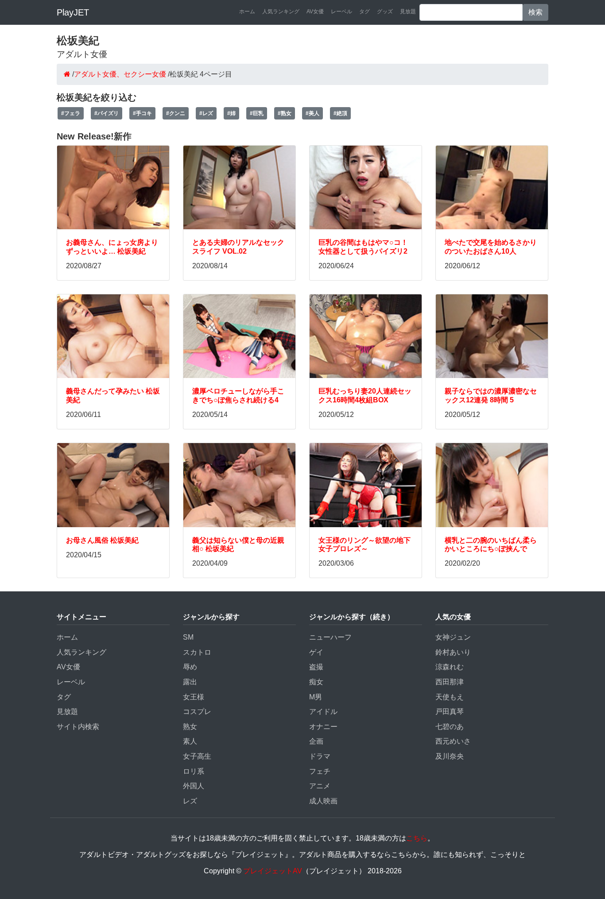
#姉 (231, 113)
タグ (364, 11)
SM (188, 637)
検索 (535, 12)
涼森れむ (449, 667)
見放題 (408, 11)
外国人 (193, 786)
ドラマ (319, 756)
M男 (315, 697)
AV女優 (315, 11)
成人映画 (323, 801)
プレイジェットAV (272, 871)
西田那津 (449, 682)
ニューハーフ (330, 637)
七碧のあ (449, 726)
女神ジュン (453, 637)
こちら (416, 838)
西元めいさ (453, 741)
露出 (190, 682)
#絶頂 (340, 113)
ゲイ (316, 652)
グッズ (385, 11)
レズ (190, 801)
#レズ (206, 113)
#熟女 (284, 113)
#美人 (312, 113)
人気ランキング (280, 11)
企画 (316, 741)
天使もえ (449, 697)
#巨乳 (257, 113)
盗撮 (316, 667)
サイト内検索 (78, 726)
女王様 (193, 697)
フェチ (319, 771)
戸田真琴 (449, 711)
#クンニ (175, 113)
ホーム (247, 11)
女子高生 (197, 756)
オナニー (323, 726)
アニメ (319, 786)
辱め (190, 667)
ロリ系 (193, 771)
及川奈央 (449, 756)
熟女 (190, 726)
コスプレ (197, 711)
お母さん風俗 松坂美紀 (102, 540)
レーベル (341, 11)
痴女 (316, 682)
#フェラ (70, 113)
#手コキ (142, 113)
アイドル (323, 711)
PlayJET (73, 12)
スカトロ (197, 652)
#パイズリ (106, 113)
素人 (190, 741)
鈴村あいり (453, 652)
